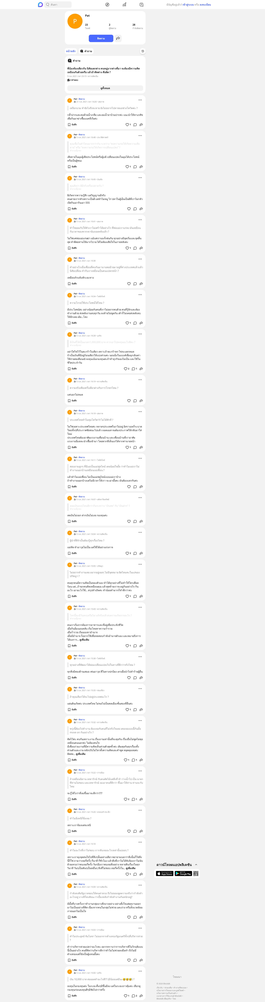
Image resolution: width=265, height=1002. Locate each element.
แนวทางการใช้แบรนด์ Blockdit (169, 996)
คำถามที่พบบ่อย (180, 987)
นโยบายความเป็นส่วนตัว (167, 993)
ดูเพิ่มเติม (84, 639)
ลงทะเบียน (205, 4)
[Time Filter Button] (143, 51)
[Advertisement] (177, 928)
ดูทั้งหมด (105, 88)
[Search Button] (47, 4)
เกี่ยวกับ (160, 987)
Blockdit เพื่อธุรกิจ (164, 998)
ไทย (174, 998)
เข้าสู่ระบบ (188, 4)
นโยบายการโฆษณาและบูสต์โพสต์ (170, 990)
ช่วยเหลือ (168, 987)
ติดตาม (101, 38)
